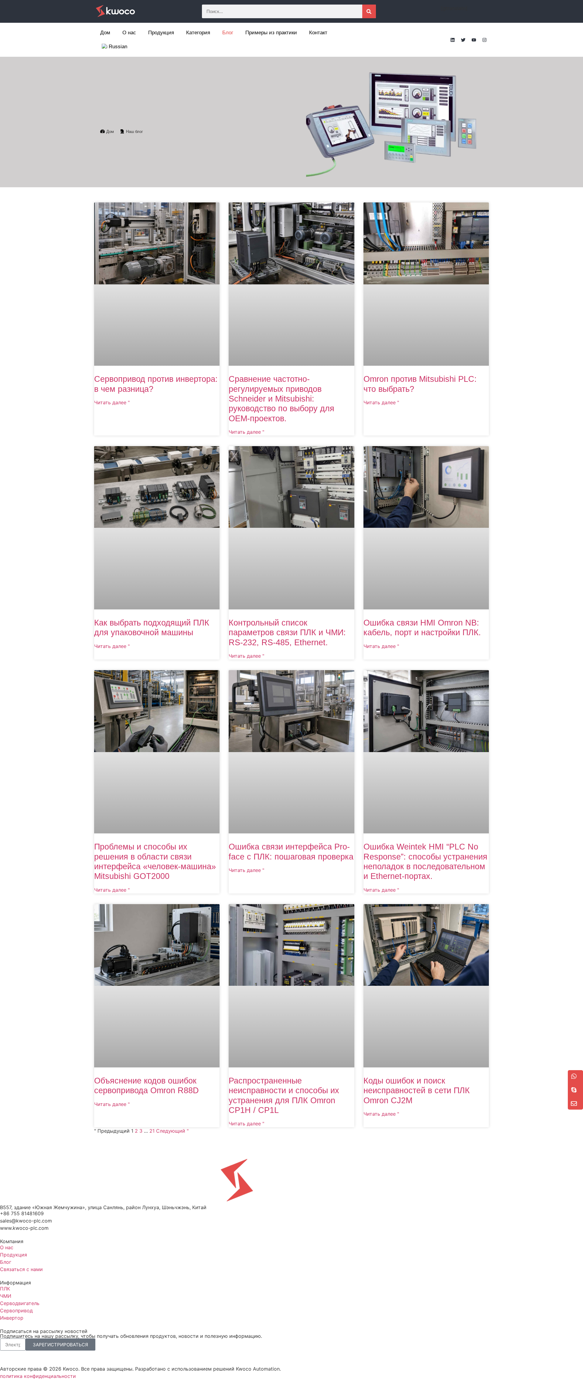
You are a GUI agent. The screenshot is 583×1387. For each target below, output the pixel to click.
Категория (198, 33)
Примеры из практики (271, 33)
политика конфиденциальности (38, 1376)
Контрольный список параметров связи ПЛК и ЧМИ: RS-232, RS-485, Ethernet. (287, 632)
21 (152, 1131)
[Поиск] (369, 11)
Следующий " (172, 1131)
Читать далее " (112, 402)
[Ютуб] (473, 39)
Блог (227, 33)
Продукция (161, 33)
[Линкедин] (452, 39)
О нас (129, 33)
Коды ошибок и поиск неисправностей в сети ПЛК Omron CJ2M (416, 1090)
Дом (105, 33)
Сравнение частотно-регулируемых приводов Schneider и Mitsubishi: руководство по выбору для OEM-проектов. (281, 399)
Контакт (318, 33)
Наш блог (134, 131)
